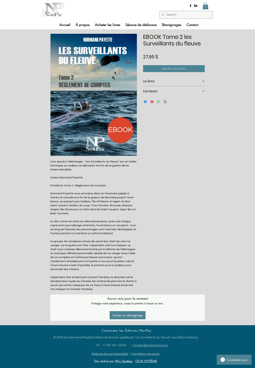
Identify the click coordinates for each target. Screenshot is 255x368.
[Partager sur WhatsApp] (158, 102)
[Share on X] (165, 102)
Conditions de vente (145, 354)
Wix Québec (124, 361)
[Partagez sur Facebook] (145, 102)
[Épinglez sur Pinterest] (152, 102)
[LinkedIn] (196, 6)
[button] (205, 5)
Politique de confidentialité (110, 354)
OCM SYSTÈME (146, 361)
